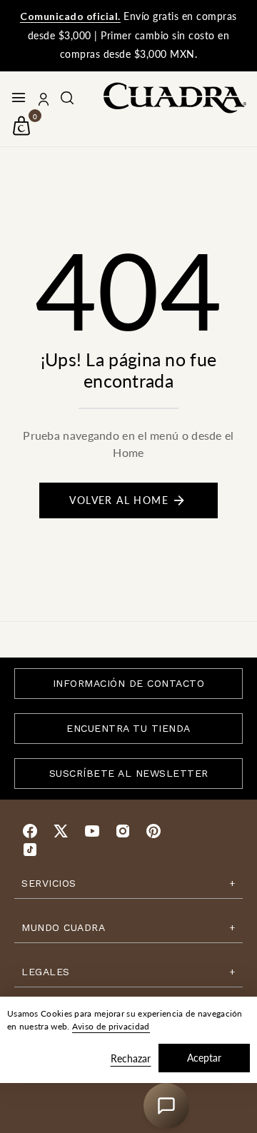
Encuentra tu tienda (128, 728)
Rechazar (131, 1058)
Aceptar (204, 1058)
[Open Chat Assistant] (166, 1106)
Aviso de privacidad (111, 1026)
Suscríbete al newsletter (128, 773)
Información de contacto (129, 683)
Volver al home (118, 500)
